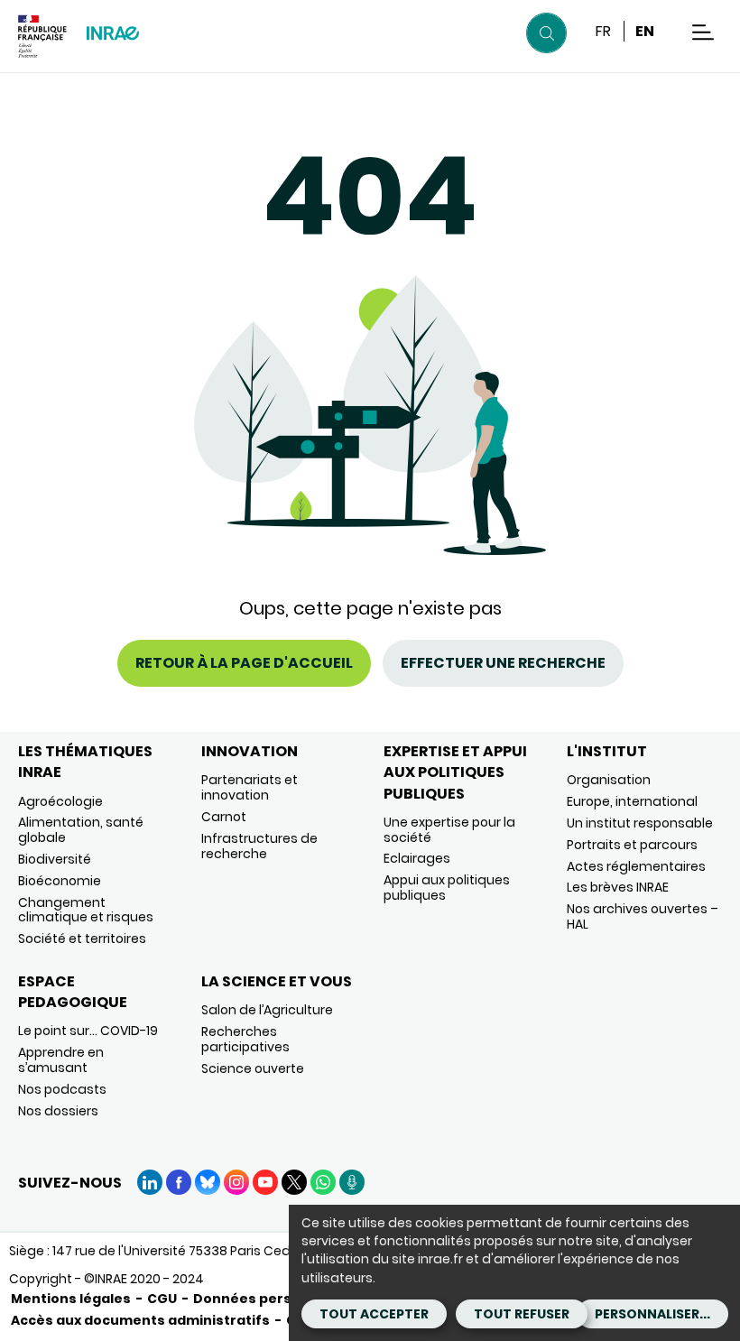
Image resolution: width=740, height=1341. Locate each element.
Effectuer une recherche (503, 662)
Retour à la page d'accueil (244, 662)
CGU (162, 1299)
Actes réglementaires (636, 866)
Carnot (223, 817)
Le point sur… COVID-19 (88, 1031)
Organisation (609, 780)
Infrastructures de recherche (259, 846)
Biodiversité (54, 859)
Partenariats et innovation (249, 787)
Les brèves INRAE (618, 887)
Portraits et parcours (632, 845)
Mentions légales (71, 1299)
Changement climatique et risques (85, 910)
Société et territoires (82, 938)
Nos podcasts (62, 1089)
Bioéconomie (59, 881)
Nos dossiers (58, 1111)
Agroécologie (60, 801)
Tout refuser (521, 1314)
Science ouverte (252, 1068)
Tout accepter (374, 1314)
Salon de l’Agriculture (267, 1010)
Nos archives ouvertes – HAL (642, 916)
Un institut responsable (640, 823)
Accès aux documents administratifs (140, 1320)
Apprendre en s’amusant (61, 1060)
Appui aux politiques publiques (447, 887)
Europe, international (632, 801)
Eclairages (417, 858)
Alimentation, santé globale (80, 829)
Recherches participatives (245, 1039)
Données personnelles (272, 1299)
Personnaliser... (652, 1314)
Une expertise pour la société (449, 829)
